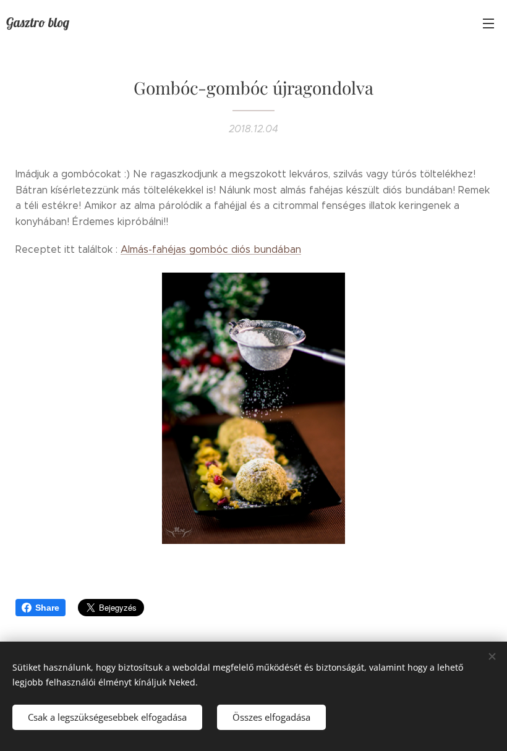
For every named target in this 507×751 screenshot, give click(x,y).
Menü (488, 23)
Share (47, 608)
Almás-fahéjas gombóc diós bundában (211, 249)
